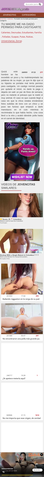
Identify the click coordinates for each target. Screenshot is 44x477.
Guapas (15, 36)
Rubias (29, 36)
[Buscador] (40, 4)
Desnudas (16, 32)
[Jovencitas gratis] (22, 6)
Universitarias (8, 40)
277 (41, 72)
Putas (22, 36)
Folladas (6, 36)
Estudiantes (27, 32)
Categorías (29, 15)
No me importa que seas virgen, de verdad (22, 418)
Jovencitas (9, 15)
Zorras (19, 40)
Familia (38, 32)
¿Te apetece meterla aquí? (14, 378)
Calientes (10, 19)
